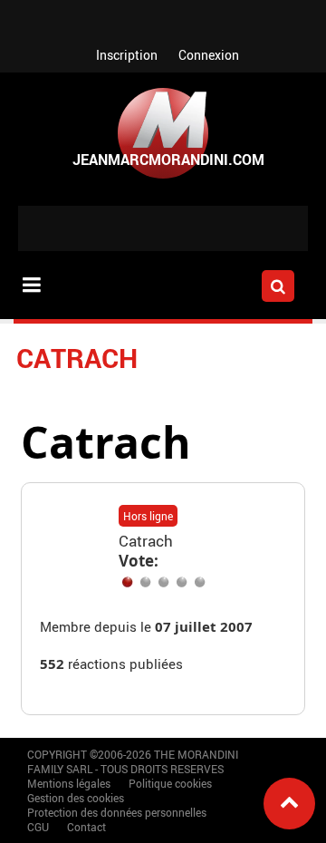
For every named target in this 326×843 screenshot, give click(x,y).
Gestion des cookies (75, 797)
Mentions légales (68, 783)
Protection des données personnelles (116, 812)
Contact (86, 826)
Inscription (127, 54)
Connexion (208, 54)
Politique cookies (170, 783)
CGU (38, 826)
